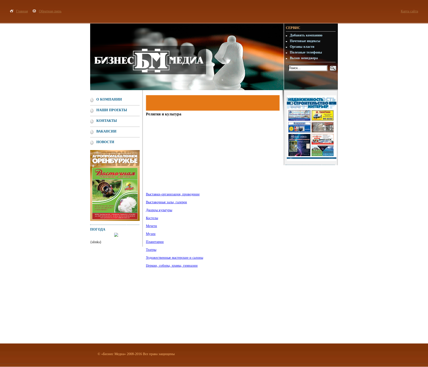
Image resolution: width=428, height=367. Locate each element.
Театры (151, 250)
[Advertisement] (212, 156)
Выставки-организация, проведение (173, 194)
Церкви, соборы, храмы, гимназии (172, 265)
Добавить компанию (306, 35)
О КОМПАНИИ (109, 99)
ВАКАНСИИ (106, 131)
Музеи (151, 234)
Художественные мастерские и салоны (174, 258)
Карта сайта (409, 11)
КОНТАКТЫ (106, 121)
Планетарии (155, 242)
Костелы (152, 218)
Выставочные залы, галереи (166, 202)
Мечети (151, 226)
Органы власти (302, 47)
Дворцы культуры (159, 210)
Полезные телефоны (306, 52)
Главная (22, 11)
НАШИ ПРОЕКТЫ (111, 110)
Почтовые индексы (305, 41)
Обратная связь (50, 11)
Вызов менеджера (304, 58)
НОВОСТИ (105, 142)
